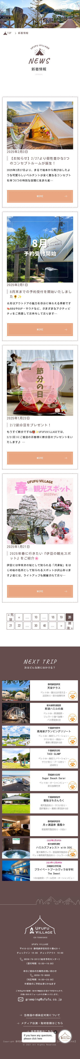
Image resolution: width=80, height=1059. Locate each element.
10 (35, 617)
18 (52, 617)
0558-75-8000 (42, 975)
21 (10, 625)
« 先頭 (10, 617)
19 (61, 617)
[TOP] (5, 33)
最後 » (69, 625)
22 (19, 625)
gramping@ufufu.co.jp (43, 999)
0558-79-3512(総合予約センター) (42, 959)
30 (35, 625)
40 (44, 625)
